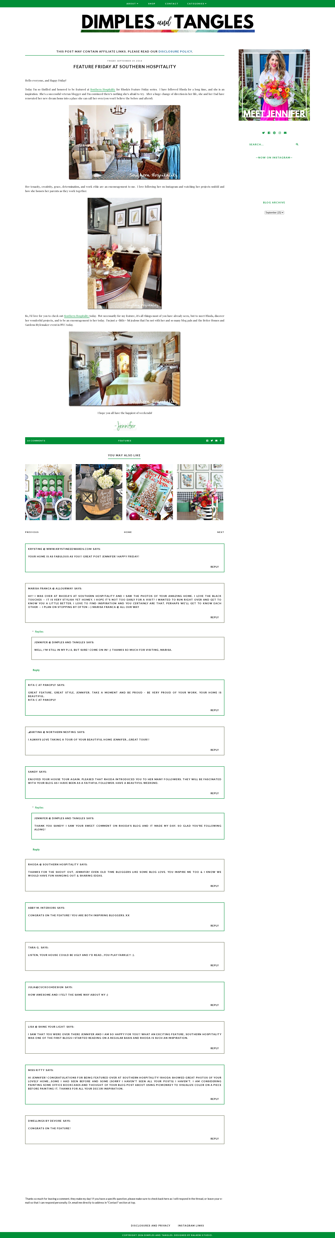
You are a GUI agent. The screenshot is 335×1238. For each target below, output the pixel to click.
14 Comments (36, 440)
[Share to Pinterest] (220, 440)
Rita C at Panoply (42, 684)
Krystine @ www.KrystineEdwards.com (60, 548)
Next (220, 532)
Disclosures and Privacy (150, 1225)
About (131, 3)
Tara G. (34, 947)
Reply (215, 566)
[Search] (297, 144)
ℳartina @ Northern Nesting (52, 731)
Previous (32, 532)
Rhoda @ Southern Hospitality (53, 864)
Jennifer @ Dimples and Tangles (59, 642)
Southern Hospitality (102, 89)
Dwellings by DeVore (45, 1120)
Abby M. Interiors (42, 907)
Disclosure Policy (175, 51)
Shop (151, 3)
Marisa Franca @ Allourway (50, 588)
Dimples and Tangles (158, 1235)
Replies (39, 631)
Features (124, 440)
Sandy (33, 771)
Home (128, 532)
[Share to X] (212, 440)
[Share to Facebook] (207, 440)
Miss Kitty (36, 1070)
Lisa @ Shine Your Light (46, 1026)
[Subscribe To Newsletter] (216, 440)
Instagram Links (191, 1225)
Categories (195, 3)
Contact (171, 3)
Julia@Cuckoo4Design (46, 987)
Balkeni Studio (201, 1235)
